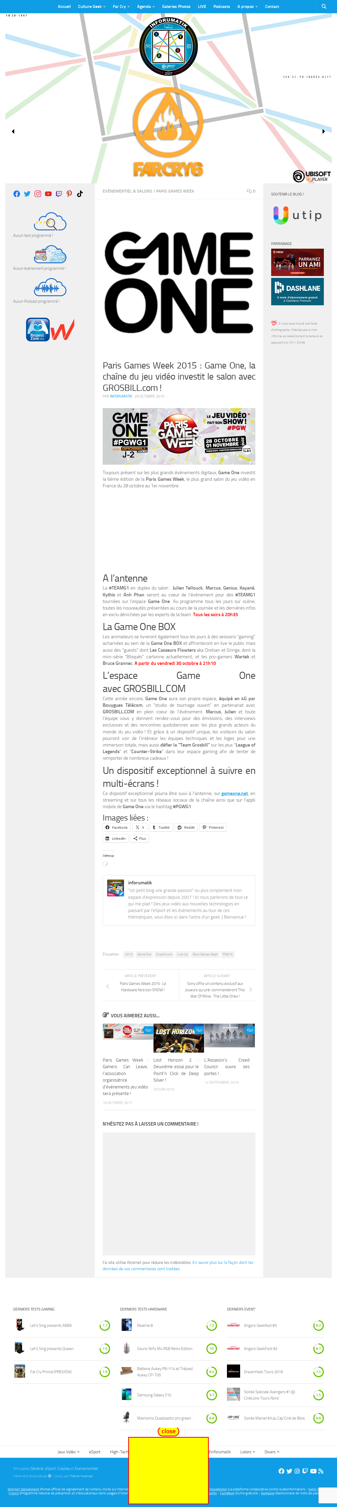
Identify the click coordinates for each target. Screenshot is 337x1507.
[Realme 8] (126, 1325)
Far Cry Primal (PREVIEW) (51, 1371)
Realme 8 (145, 1325)
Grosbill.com (164, 954)
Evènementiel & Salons (127, 191)
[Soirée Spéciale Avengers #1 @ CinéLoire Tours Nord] (233, 1395)
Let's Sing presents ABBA (51, 1325)
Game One (144, 954)
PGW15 (228, 954)
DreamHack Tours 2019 (263, 1371)
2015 (128, 954)
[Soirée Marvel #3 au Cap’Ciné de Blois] (233, 1418)
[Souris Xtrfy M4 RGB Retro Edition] (126, 1348)
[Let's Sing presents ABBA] (19, 1325)
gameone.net (234, 793)
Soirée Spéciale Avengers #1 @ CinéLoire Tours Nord (269, 1395)
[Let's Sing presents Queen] (19, 1348)
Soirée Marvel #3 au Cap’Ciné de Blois (274, 1418)
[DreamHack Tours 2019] (233, 1372)
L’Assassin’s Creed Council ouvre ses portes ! (227, 1066)
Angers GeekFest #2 (260, 1348)
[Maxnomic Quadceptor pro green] (126, 1418)
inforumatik (121, 396)
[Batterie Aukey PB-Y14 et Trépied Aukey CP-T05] (126, 1372)
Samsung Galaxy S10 (154, 1395)
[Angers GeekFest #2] (233, 1348)
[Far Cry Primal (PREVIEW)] (19, 1372)
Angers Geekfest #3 (260, 1325)
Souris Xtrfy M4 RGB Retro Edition (164, 1348)
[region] (168, 132)
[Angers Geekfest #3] (233, 1325)
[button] (13, 131)
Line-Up (182, 954)
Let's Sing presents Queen (51, 1348)
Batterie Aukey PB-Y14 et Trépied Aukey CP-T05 (165, 1371)
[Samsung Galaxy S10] (126, 1395)
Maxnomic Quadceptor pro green (164, 1418)
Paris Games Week (175, 191)
